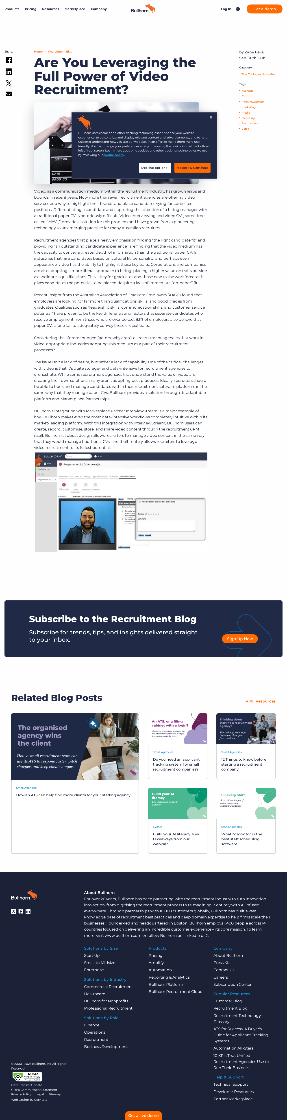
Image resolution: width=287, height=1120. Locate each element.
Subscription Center (232, 984)
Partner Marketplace (233, 1099)
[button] (238, 9)
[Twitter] (13, 911)
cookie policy (113, 155)
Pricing (31, 9)
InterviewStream (252, 101)
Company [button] (99, 9)
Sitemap (54, 1094)
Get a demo (264, 9)
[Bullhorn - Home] (24, 896)
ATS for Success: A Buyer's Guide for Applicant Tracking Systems (240, 1035)
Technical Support (230, 1084)
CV (243, 96)
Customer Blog (227, 1001)
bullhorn (247, 90)
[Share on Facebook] (9, 61)
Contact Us (223, 970)
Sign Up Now (240, 639)
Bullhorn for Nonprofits (106, 1001)
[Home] (143, 11)
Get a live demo (143, 1115)
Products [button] (11, 9)
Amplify (156, 962)
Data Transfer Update (26, 1085)
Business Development (106, 1046)
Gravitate (40, 1099)
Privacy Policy (21, 1094)
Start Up (92, 955)
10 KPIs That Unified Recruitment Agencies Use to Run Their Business (241, 1061)
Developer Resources (233, 1091)
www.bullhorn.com (123, 935)
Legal (40, 1094)
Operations (94, 1032)
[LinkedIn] (28, 911)
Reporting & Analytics (169, 977)
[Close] (211, 117)
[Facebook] (20, 911)
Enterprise (94, 970)
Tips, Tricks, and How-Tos (258, 74)
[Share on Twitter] (9, 84)
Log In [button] (226, 9)
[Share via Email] (9, 95)
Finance (91, 1025)
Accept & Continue (192, 167)
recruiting (248, 118)
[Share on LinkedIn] (9, 72)
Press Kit (221, 962)
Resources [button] (50, 9)
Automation (160, 970)
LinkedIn (191, 935)
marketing (248, 107)
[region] (144, 145)
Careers (220, 977)
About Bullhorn (228, 955)
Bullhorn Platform (166, 984)
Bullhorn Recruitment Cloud (176, 991)
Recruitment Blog (60, 51)
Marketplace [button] (75, 9)
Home (38, 51)
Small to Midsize (99, 962)
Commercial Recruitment (108, 986)
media (245, 112)
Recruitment (250, 123)
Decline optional (155, 167)
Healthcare (94, 994)
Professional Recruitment (108, 1008)
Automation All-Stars (233, 1048)
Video (245, 128)
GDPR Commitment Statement (34, 1089)
